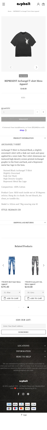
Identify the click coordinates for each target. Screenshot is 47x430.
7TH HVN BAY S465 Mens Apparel (11, 283)
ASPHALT (23, 381)
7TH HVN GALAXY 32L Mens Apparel (34, 283)
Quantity (5, 108)
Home (9, 11)
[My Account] (38, 4)
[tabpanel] (12, 279)
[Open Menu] (3, 4)
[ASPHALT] (23, 4)
